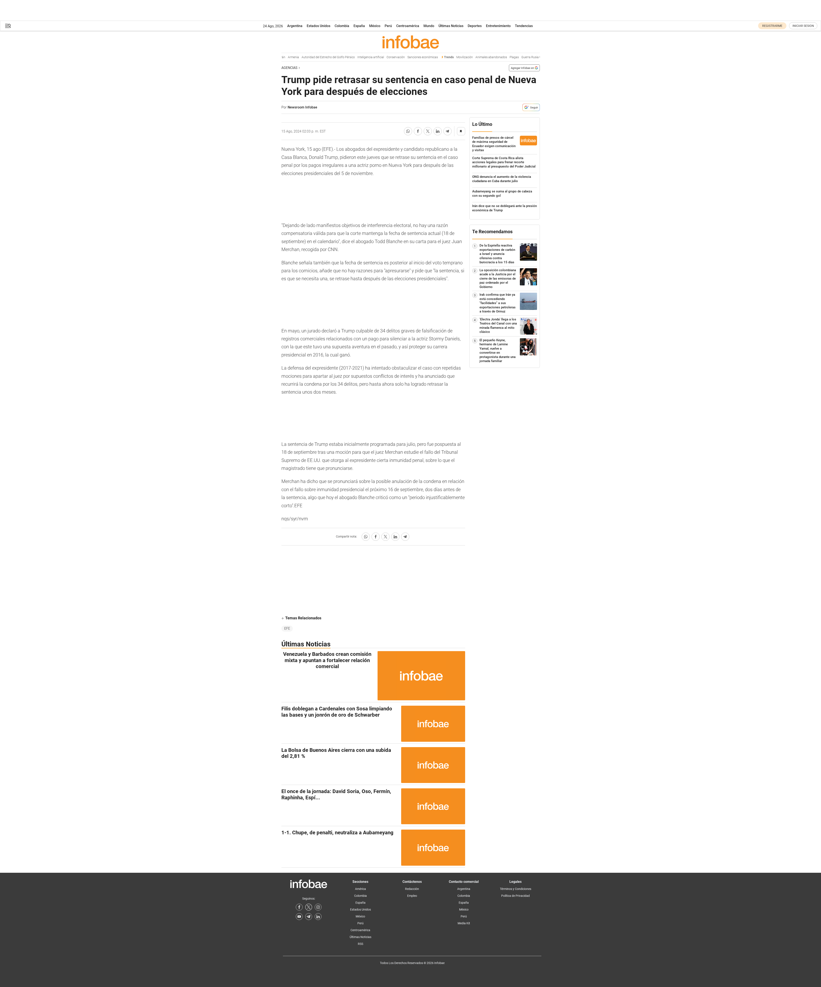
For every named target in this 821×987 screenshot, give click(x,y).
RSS (360, 944)
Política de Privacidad (515, 895)
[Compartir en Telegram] (447, 131)
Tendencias (524, 26)
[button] (8, 26)
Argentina (294, 26)
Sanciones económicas (410, 57)
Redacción (412, 889)
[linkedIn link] (318, 916)
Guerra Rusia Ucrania (523, 57)
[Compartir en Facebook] (418, 131)
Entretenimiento (498, 26)
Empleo (412, 895)
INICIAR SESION (803, 25)
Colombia (342, 26)
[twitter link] (308, 907)
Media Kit (464, 923)
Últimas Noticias (451, 26)
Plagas (502, 57)
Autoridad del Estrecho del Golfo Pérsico (316, 57)
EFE (287, 628)
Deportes (475, 26)
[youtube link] (299, 916)
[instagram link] (318, 907)
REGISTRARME (772, 25)
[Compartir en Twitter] (428, 131)
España (359, 26)
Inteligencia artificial (358, 57)
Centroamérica (407, 26)
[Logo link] (410, 42)
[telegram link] (308, 916)
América (360, 889)
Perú (388, 26)
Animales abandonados (479, 57)
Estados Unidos (318, 26)
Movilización (452, 57)
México (374, 26)
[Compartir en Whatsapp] (408, 131)
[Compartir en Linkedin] (438, 131)
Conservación (384, 57)
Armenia (281, 57)
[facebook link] (299, 907)
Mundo (428, 26)
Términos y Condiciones (515, 889)
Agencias (289, 68)
